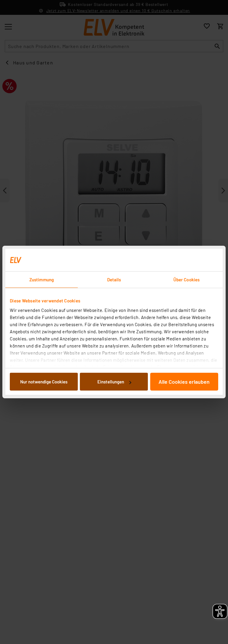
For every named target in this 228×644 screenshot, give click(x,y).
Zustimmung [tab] (41, 279)
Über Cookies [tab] (186, 279)
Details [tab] (114, 279)
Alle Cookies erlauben (184, 381)
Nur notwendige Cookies (43, 381)
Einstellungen (110, 381)
